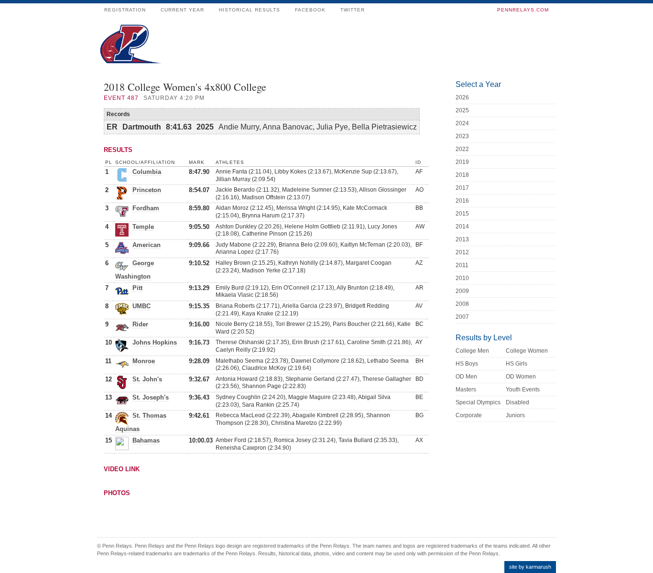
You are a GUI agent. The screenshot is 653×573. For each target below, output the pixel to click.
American (146, 245)
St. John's (147, 379)
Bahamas (146, 440)
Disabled (517, 402)
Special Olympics (478, 402)
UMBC (141, 306)
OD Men (466, 376)
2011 (462, 265)
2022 (462, 149)
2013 (462, 239)
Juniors (515, 415)
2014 (462, 226)
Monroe (143, 361)
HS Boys (467, 363)
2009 (462, 291)
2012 (462, 252)
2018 (462, 175)
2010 (462, 278)
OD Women (521, 376)
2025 (462, 110)
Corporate (469, 415)
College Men (472, 350)
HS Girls (516, 363)
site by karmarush (530, 567)
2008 (462, 304)
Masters (466, 389)
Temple (143, 226)
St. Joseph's (150, 397)
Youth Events (523, 389)
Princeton (146, 190)
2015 (462, 213)
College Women (527, 350)
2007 (462, 317)
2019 (462, 162)
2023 (462, 136)
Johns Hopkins (154, 342)
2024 (462, 123)
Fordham (145, 208)
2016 (462, 200)
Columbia (146, 171)
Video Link (122, 469)
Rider (140, 324)
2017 (462, 187)
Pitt (137, 288)
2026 (462, 97)
